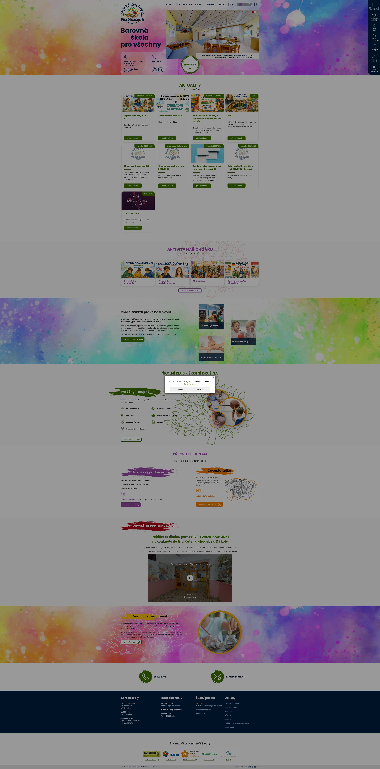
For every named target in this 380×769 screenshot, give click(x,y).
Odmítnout (200, 389)
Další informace (190, 384)
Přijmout (180, 389)
